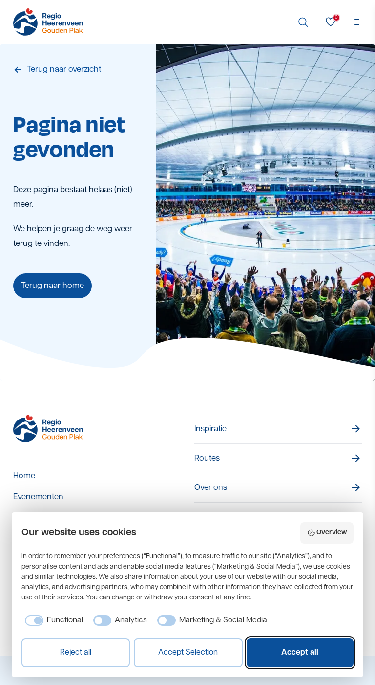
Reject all (75, 653)
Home (24, 476)
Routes (207, 458)
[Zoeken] (303, 22)
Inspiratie (210, 429)
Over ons (210, 488)
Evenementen (38, 497)
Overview (331, 532)
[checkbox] (52, 620)
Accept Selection (188, 653)
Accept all (299, 653)
